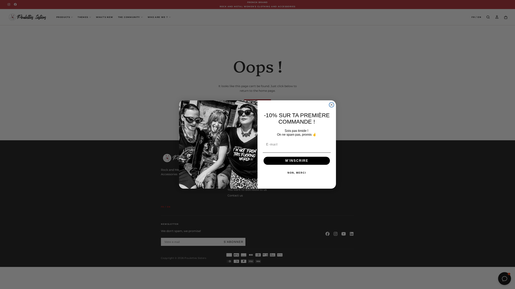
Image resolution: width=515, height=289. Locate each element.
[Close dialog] (331, 104)
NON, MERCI (296, 172)
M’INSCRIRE (296, 160)
